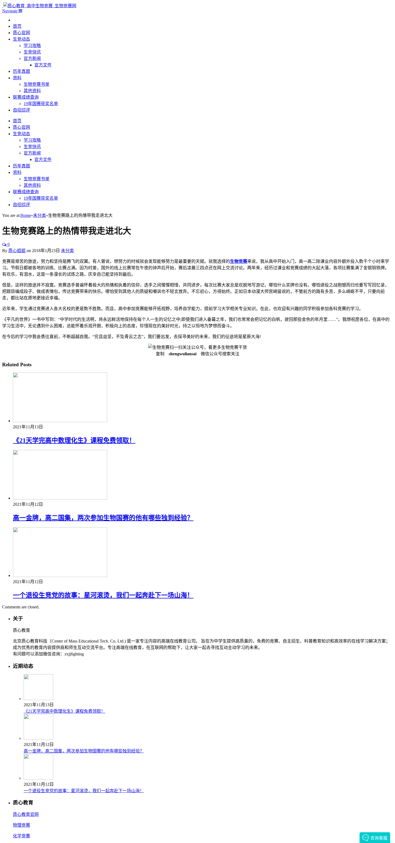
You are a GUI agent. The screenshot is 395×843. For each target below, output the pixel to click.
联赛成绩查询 (26, 97)
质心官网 (21, 32)
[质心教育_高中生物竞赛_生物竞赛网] (39, 5)
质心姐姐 (17, 250)
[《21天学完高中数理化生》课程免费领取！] (60, 420)
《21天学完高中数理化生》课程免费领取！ (74, 440)
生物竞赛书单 (36, 84)
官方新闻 (32, 58)
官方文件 (43, 65)
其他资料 (32, 90)
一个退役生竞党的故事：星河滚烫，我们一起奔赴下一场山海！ (103, 595)
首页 (17, 26)
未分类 (67, 250)
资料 (17, 78)
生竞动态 (21, 39)
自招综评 (21, 110)
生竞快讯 (32, 52)
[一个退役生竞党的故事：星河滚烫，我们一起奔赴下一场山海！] (60, 575)
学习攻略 (32, 45)
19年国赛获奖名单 (41, 103)
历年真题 (21, 71)
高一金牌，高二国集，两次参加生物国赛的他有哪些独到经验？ (103, 517)
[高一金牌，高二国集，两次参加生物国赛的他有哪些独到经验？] (60, 498)
